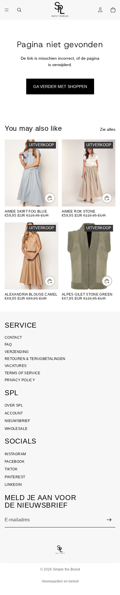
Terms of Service (22, 373)
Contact (13, 338)
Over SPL (14, 405)
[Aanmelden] (109, 520)
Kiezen (54, 198)
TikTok (11, 469)
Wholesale (16, 429)
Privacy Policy (20, 380)
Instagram (15, 454)
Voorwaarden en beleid (60, 581)
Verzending (17, 352)
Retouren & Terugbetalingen (35, 359)
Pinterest (15, 477)
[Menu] (6, 10)
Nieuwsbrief (17, 421)
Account (14, 413)
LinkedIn (13, 485)
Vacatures (16, 366)
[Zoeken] (19, 9)
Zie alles (107, 129)
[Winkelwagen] (113, 9)
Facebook (14, 462)
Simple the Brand (66, 569)
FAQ (8, 344)
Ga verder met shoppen (60, 86)
